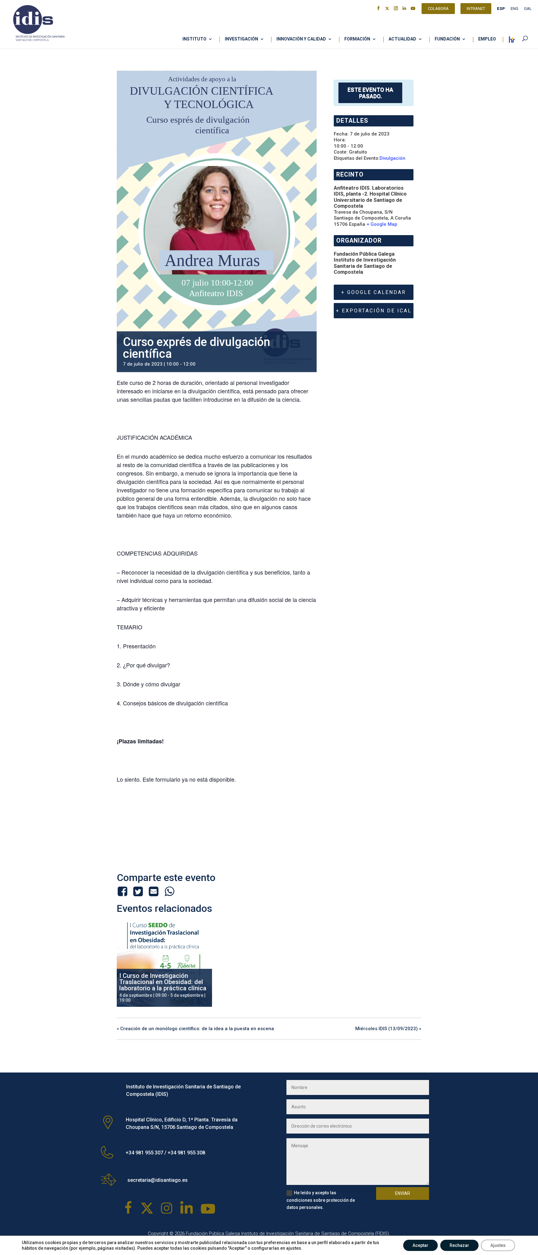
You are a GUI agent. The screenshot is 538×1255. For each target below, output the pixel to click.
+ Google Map (381, 224)
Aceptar (420, 1245)
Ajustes (498, 1245)
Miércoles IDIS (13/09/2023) (388, 1028)
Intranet (476, 9)
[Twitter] (138, 891)
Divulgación (392, 158)
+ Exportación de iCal (374, 311)
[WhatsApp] (169, 891)
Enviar (402, 1193)
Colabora (438, 9)
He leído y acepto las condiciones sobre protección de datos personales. (320, 1200)
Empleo (487, 39)
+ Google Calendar (373, 292)
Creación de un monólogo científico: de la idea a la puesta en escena (195, 1028)
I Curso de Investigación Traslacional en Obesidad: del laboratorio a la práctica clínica (162, 982)
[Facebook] (123, 891)
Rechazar (459, 1245)
